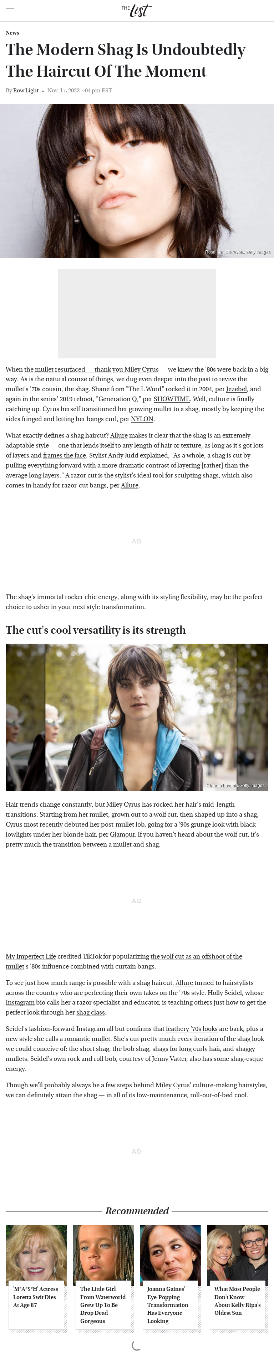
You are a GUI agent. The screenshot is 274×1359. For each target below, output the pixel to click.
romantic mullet (87, 1039)
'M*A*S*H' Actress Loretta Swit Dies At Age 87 (35, 1297)
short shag (94, 1049)
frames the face (64, 455)
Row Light (26, 90)
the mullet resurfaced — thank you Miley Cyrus (91, 369)
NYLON (142, 419)
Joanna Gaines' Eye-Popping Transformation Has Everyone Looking (167, 1305)
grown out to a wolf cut (144, 814)
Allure (119, 435)
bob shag (136, 1049)
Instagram (20, 1002)
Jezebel (236, 389)
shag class (90, 1012)
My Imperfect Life (31, 956)
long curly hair (199, 1049)
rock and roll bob (91, 1059)
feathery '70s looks (192, 1029)
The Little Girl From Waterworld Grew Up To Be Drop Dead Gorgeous (103, 1305)
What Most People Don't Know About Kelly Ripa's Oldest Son (237, 1301)
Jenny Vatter (169, 1059)
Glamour (122, 834)
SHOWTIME (172, 399)
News (12, 33)
